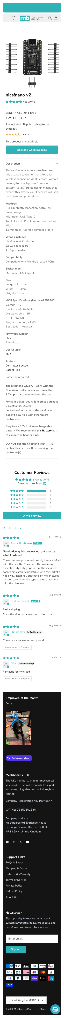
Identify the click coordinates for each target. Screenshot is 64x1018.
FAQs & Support (16, 862)
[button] (14, 102)
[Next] (56, 7)
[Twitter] (20, 842)
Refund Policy (14, 891)
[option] (32, 57)
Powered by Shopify (37, 1009)
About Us (11, 897)
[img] (11, 538)
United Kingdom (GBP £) (24, 1000)
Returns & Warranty (18, 874)
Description (13, 164)
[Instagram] (14, 842)
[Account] (48, 18)
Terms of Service (16, 880)
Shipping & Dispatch (18, 868)
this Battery (44, 430)
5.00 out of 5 (41, 480)
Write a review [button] (32, 516)
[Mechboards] (32, 18)
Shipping (27, 124)
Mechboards (20, 1009)
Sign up (15, 949)
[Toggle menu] (8, 18)
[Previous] (7, 7)
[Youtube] (7, 842)
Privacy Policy (14, 886)
